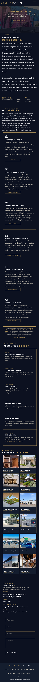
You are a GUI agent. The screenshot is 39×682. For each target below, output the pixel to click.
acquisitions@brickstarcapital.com (14, 441)
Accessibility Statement (26, 679)
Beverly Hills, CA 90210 (7, 471)
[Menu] (35, 2)
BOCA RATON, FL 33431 (7, 510)
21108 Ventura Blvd (25, 530)
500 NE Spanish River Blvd (10, 509)
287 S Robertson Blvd (9, 530)
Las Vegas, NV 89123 (25, 552)
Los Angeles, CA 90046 (25, 510)
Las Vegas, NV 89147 (8, 552)
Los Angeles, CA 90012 (25, 572)
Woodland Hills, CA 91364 (25, 490)
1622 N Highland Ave (9, 571)
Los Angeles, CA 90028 (8, 572)
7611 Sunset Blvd (25, 509)
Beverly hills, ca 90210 (7, 490)
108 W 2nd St (24, 571)
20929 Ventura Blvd (25, 489)
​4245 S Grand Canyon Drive (11, 551)
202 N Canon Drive (25, 470)
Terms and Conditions (18, 679)
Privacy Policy (12, 679)
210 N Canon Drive (8, 489)
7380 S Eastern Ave (25, 551)
